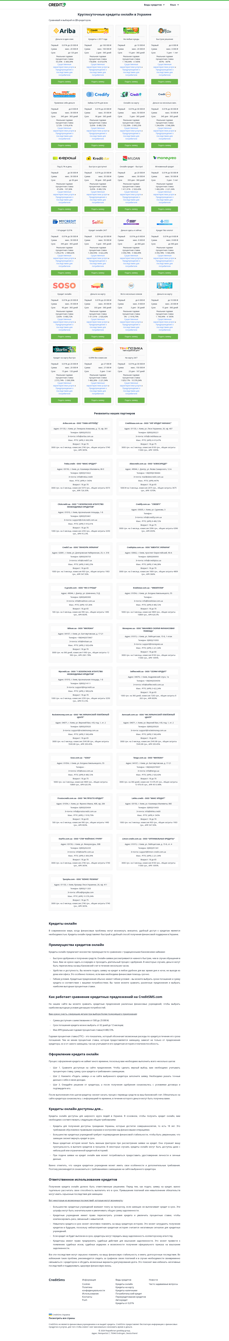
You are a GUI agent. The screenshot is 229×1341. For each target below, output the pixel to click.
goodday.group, (123, 1330)
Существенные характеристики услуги (64, 65)
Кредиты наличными (126, 1290)
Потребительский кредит (129, 1293)
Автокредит (122, 1300)
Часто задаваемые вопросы (163, 1284)
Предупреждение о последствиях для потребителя (64, 72)
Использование (90, 1293)
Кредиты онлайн (124, 1284)
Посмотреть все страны (62, 1318)
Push (84, 1300)
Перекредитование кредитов (131, 1296)
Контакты (87, 1296)
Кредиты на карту (125, 1287)
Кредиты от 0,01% (125, 1303)
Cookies (86, 1284)
